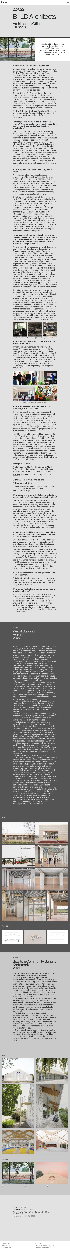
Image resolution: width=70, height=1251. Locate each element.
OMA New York (44, 179)
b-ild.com (22, 1207)
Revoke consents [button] (42, 1248)
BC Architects (19, 594)
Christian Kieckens (45, 177)
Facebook (6, 1246)
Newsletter (6, 1248)
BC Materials (34, 594)
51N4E (15, 179)
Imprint (38, 1243)
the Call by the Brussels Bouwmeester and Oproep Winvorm (34, 102)
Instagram (6, 1243)
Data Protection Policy (44, 1246)
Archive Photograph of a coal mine (46, 338)
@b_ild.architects (27, 1209)
